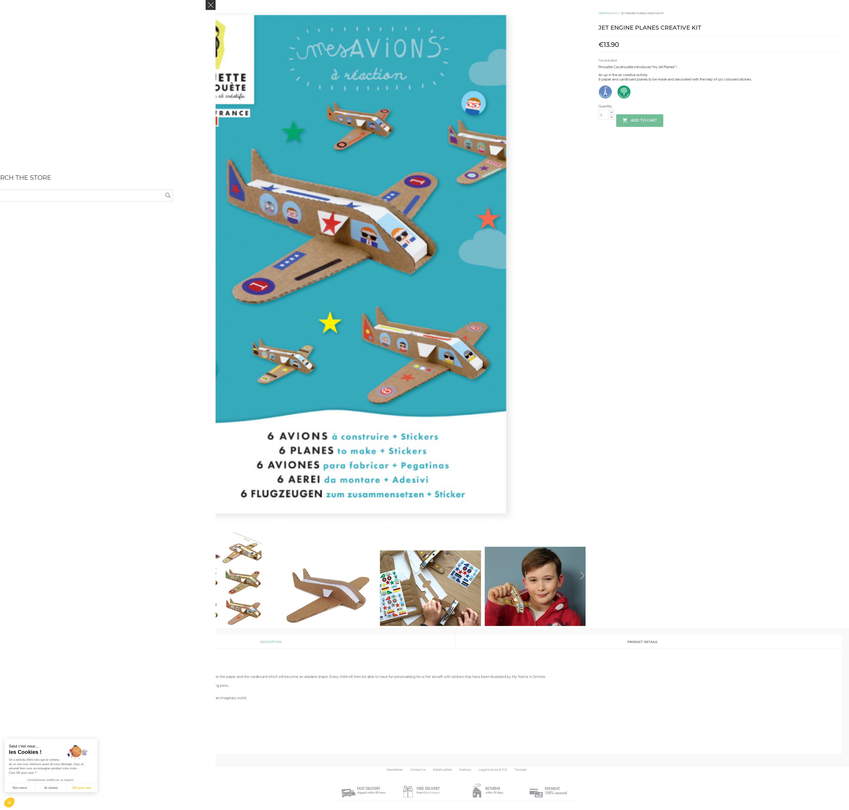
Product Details (642, 642)
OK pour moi (81, 787)
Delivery (465, 769)
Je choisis (51, 787)
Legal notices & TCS (493, 769)
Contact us (418, 769)
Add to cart (639, 120)
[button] (9, 802)
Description (270, 642)
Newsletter (395, 769)
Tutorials (520, 769)
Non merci (20, 787)
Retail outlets (442, 769)
